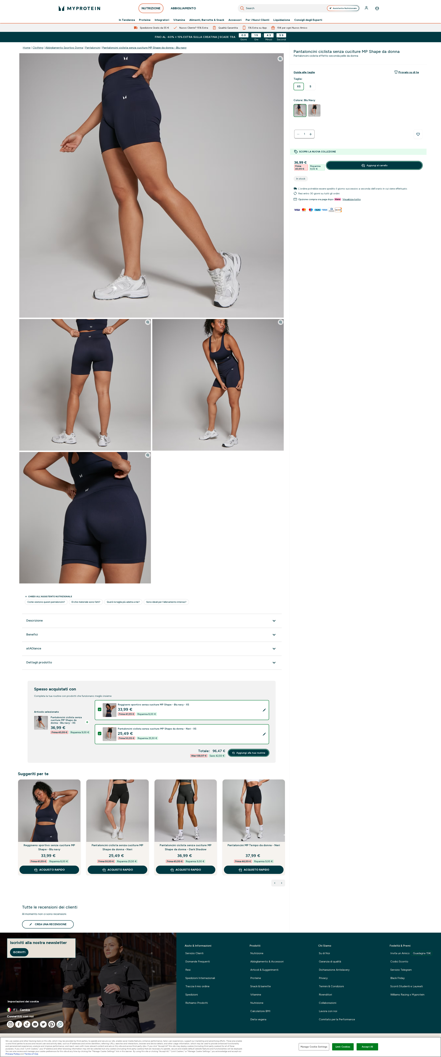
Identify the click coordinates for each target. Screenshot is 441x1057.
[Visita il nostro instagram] (10, 1024)
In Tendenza (127, 20)
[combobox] (299, 8)
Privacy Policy (13, 1054)
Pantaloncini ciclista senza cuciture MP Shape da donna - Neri (117, 847)
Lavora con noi (328, 1011)
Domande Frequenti (197, 961)
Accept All (367, 1046)
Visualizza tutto (351, 199)
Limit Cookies (343, 1046)
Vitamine (179, 20)
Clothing (38, 47)
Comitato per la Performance (337, 1019)
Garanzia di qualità (330, 961)
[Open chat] (60, 1024)
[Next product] (281, 883)
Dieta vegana (258, 1019)
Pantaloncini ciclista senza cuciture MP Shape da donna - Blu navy (144, 47)
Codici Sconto (399, 961)
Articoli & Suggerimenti (264, 969)
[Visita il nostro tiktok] (26, 1024)
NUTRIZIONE (151, 8)
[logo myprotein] (79, 8)
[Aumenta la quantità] (310, 134)
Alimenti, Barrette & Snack (206, 20)
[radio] (299, 86)
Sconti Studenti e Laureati (406, 986)
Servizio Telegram (401, 969)
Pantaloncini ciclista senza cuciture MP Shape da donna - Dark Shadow (185, 847)
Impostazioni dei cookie (23, 1001)
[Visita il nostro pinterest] (51, 1024)
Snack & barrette (260, 986)
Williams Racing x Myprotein (407, 994)
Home (26, 47)
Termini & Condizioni (331, 986)
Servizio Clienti (194, 953)
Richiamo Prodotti (196, 1002)
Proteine (145, 20)
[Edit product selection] (264, 710)
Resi (188, 969)
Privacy (323, 978)
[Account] (367, 8)
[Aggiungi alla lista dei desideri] (418, 134)
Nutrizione (256, 953)
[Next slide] (284, 835)
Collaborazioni (327, 1002)
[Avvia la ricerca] (242, 8)
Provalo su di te (408, 72)
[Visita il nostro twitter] (43, 1024)
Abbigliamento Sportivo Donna (64, 47)
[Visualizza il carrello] (377, 8)
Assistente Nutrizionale (345, 8)
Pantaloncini (92, 47)
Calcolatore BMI (260, 1011)
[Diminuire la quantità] (298, 134)
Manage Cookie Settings (314, 1046)
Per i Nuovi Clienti (257, 20)
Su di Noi (324, 953)
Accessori (235, 20)
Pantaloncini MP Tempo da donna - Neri (254, 845)
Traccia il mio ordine (197, 986)
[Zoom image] (280, 58)
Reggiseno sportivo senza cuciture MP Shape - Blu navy (49, 847)
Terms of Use (31, 1054)
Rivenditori (325, 994)
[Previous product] (274, 883)
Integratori (162, 20)
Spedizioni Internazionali (200, 978)
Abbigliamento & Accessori (267, 961)
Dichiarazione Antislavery (334, 969)
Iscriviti (19, 952)
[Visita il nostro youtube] (35, 1024)
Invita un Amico (410, 953)
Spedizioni (191, 994)
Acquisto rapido (52, 869)
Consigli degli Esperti (308, 20)
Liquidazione (281, 20)
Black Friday (397, 978)
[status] (304, 134)
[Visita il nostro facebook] (18, 1024)
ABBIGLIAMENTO (183, 8)
